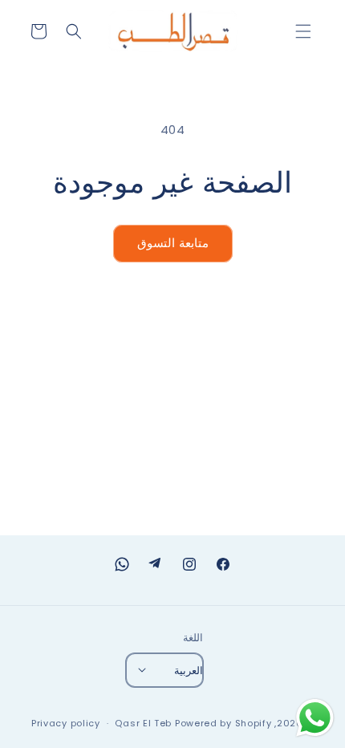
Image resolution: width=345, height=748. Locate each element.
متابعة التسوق (173, 242)
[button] (303, 31)
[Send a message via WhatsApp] (315, 718)
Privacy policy (65, 723)
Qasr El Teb (143, 723)
